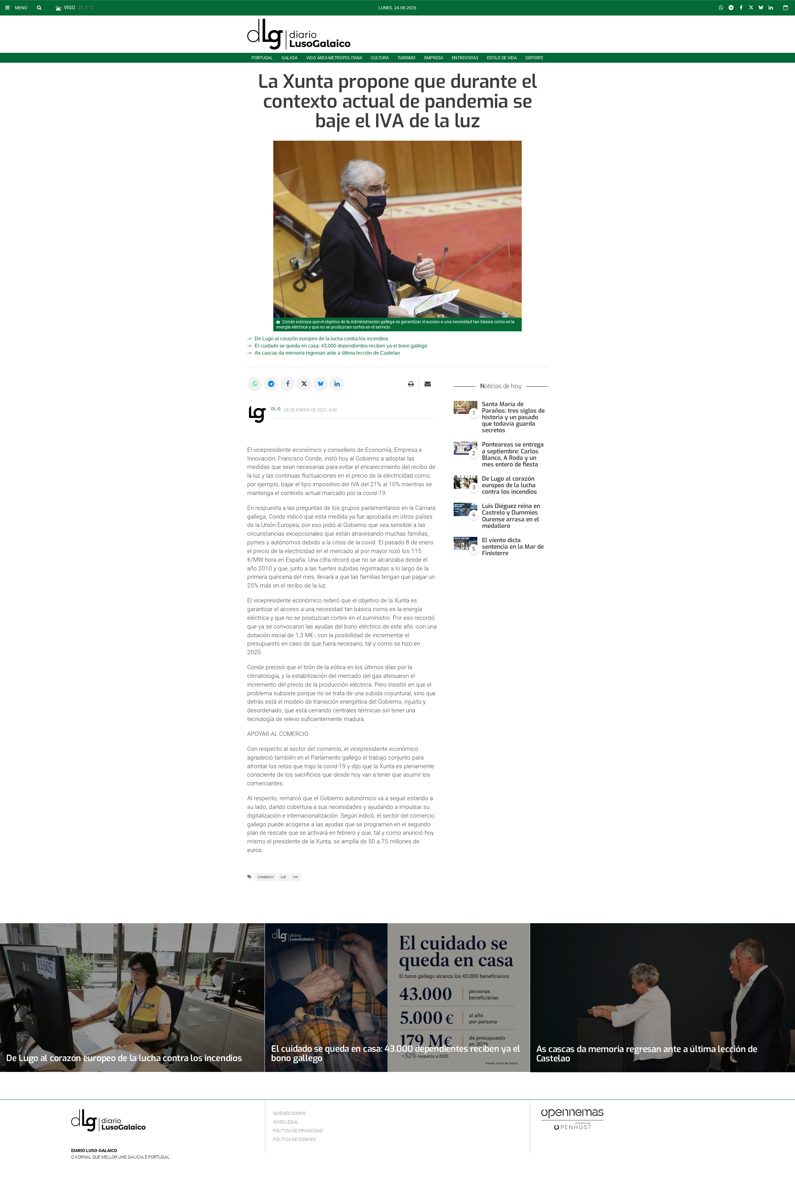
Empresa (433, 57)
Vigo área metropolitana (334, 57)
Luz (283, 877)
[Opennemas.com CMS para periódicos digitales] (572, 1119)
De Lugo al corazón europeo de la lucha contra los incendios (321, 338)
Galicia (290, 57)
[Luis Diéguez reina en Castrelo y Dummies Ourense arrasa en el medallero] (465, 509)
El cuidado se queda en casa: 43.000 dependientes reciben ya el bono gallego (341, 345)
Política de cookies (294, 1139)
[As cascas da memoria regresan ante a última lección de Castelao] (662, 997)
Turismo (407, 57)
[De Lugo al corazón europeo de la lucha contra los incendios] (465, 482)
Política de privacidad (298, 1130)
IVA (295, 877)
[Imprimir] (411, 383)
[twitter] (94, 1141)
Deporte (534, 57)
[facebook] (84, 1141)
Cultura (379, 57)
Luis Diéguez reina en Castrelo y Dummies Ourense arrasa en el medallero (511, 515)
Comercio (265, 877)
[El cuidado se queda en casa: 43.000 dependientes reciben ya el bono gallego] (397, 997)
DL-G (276, 408)
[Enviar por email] (427, 383)
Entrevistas (465, 57)
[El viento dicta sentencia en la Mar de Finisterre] (465, 543)
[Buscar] (39, 7)
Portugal (262, 57)
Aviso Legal (285, 1121)
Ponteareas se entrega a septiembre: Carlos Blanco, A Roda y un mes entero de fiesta (513, 454)
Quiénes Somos (289, 1113)
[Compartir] (721, 8)
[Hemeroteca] (785, 8)
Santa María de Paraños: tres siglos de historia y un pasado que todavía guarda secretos (513, 417)
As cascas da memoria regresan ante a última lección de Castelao (327, 353)
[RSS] (103, 1141)
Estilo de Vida (502, 57)
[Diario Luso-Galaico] (299, 34)
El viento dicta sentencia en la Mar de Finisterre (513, 546)
